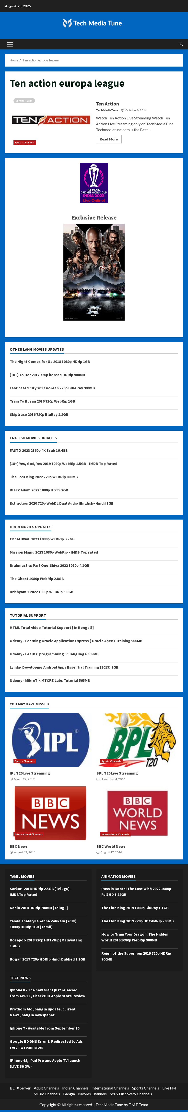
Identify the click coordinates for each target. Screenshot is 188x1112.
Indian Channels (75, 1088)
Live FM (169, 1088)
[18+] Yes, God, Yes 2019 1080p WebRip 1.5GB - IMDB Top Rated (63, 463)
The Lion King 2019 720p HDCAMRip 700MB (137, 920)
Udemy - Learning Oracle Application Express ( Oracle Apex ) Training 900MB (76, 640)
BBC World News (137, 813)
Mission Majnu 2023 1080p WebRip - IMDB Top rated (54, 552)
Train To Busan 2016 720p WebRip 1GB (42, 401)
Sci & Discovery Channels (131, 1093)
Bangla (69, 1093)
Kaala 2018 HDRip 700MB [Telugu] (39, 907)
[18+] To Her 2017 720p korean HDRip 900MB (47, 374)
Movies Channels (92, 1093)
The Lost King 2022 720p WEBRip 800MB (44, 476)
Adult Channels (46, 1088)
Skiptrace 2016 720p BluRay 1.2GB (39, 414)
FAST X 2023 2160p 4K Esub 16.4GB (39, 450)
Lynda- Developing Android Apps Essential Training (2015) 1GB (64, 667)
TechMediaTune (107, 110)
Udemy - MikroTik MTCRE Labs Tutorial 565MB (50, 680)
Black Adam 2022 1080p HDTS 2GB (39, 489)
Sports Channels (25, 142)
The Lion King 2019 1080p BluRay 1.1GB (135, 907)
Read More (109, 139)
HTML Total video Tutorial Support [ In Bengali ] (52, 627)
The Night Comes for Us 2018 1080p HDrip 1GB (50, 361)
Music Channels (47, 1093)
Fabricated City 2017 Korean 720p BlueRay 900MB (52, 387)
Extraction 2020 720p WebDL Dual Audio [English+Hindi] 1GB (62, 503)
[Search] (181, 44)
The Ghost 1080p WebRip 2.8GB (37, 578)
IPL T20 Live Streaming (51, 740)
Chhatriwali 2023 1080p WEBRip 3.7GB (42, 538)
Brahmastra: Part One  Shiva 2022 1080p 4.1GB (49, 565)
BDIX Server (20, 1088)
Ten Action (51, 121)
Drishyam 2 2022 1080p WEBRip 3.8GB (41, 591)
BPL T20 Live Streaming (137, 740)
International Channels (29, 834)
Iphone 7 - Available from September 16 (44, 1028)
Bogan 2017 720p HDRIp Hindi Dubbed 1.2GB (47, 959)
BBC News (51, 813)
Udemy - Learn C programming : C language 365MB (54, 653)
